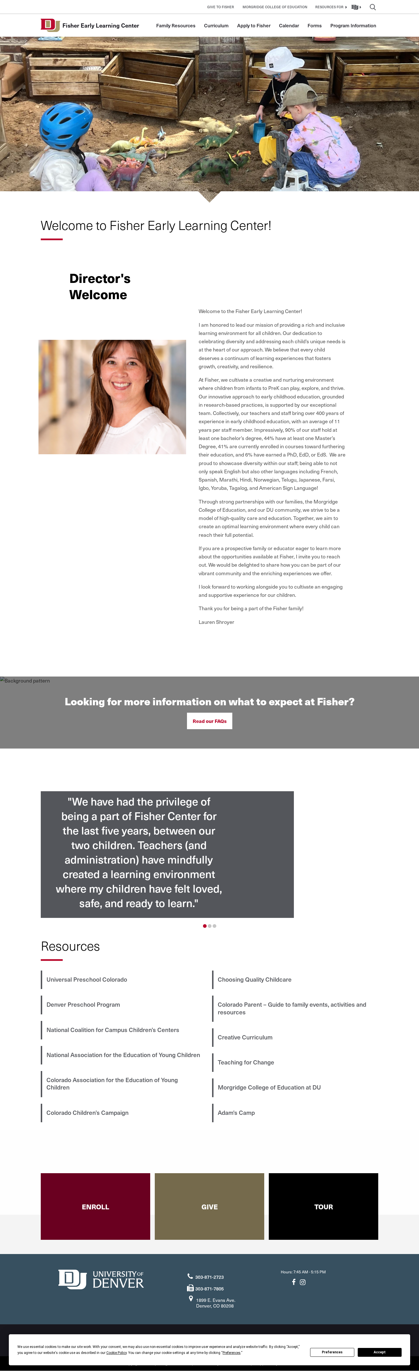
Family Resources (176, 25)
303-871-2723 (209, 1277)
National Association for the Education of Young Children (123, 1055)
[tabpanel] (209, 854)
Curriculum (216, 25)
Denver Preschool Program (83, 1004)
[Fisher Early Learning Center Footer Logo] (101, 1278)
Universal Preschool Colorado (86, 979)
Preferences (332, 1352)
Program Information (353, 25)
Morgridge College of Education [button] (275, 7)
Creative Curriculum (245, 1037)
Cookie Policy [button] (116, 1353)
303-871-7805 (209, 1288)
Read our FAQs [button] (210, 721)
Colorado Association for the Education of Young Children (112, 1083)
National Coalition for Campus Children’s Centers (112, 1029)
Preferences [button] (232, 1353)
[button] (330, 7)
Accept (380, 1352)
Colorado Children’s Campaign (87, 1112)
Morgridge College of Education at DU (269, 1087)
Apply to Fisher (253, 25)
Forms (315, 25)
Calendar (289, 25)
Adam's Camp (236, 1112)
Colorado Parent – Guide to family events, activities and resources (292, 1008)
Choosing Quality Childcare (255, 979)
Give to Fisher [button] (220, 7)
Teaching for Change (246, 1062)
